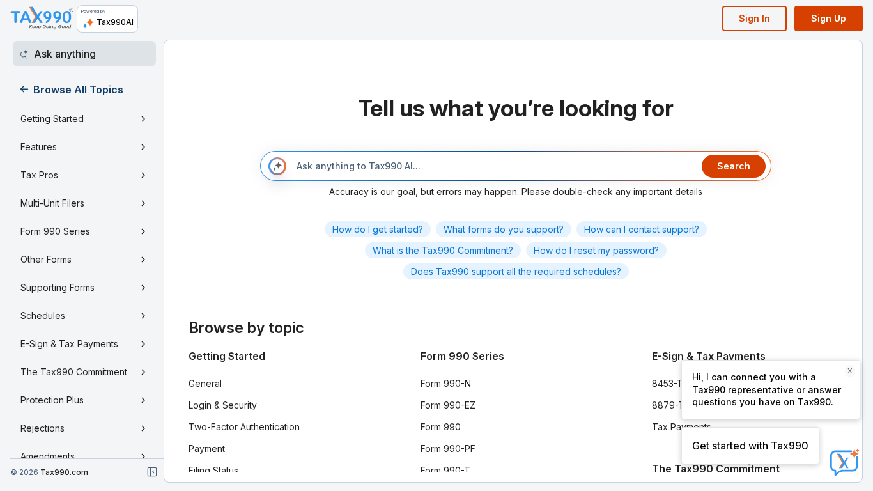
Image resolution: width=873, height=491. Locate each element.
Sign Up (828, 18)
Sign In (754, 18)
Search (733, 165)
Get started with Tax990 (750, 445)
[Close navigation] (152, 472)
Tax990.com (64, 472)
